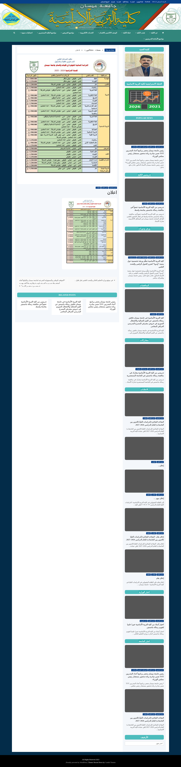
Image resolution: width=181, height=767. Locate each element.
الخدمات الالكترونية (86, 33)
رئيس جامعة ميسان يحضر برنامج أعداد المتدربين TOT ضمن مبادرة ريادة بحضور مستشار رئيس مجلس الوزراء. (145, 153)
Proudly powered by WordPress (76, 762)
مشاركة (145, 369)
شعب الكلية (141, 33)
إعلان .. (161, 466)
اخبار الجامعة (113, 187)
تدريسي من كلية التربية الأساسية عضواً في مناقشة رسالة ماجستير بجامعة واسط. (34, 304)
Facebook (147, 2)
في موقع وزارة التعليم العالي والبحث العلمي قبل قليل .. (94, 280)
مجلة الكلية (126, 2)
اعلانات (98, 187)
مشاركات (144, 340)
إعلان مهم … (159, 498)
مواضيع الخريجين (68, 33)
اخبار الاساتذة (159, 203)
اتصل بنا (132, 2)
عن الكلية (154, 33)
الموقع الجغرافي (105, 2)
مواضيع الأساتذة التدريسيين (154, 39)
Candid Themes (110, 762)
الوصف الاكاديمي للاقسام (108, 33)
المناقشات (144, 285)
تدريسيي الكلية (144, 175)
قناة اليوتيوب (139, 2)
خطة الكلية (127, 33)
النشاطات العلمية (142, 147)
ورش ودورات (144, 228)
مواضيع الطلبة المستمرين (47, 33)
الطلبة (148, 494)
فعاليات (134, 147)
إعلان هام (160, 578)
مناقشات (153, 314)
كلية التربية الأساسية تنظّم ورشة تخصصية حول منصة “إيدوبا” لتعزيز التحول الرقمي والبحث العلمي (145, 264)
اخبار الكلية (105, 187)
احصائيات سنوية (26, 33)
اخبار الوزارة (144, 592)
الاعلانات (144, 389)
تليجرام (113, 2)
